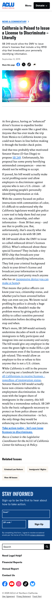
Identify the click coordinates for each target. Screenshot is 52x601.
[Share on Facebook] (18, 65)
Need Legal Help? (12, 555)
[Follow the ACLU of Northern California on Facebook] (4, 584)
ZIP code (7, 522)
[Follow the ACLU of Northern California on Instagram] (18, 584)
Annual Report (10, 568)
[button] (29, 65)
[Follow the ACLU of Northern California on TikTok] (25, 584)
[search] (47, 547)
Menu (28, 5)
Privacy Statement (24, 596)
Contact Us (8, 575)
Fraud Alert (37, 596)
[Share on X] (23, 65)
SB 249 (17, 157)
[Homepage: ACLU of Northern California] (11, 6)
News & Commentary (14, 21)
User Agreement (8, 596)
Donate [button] (40, 5)
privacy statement (37, 535)
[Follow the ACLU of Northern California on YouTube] (11, 584)
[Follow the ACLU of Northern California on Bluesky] (32, 584)
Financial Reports (12, 562)
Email (6, 512)
